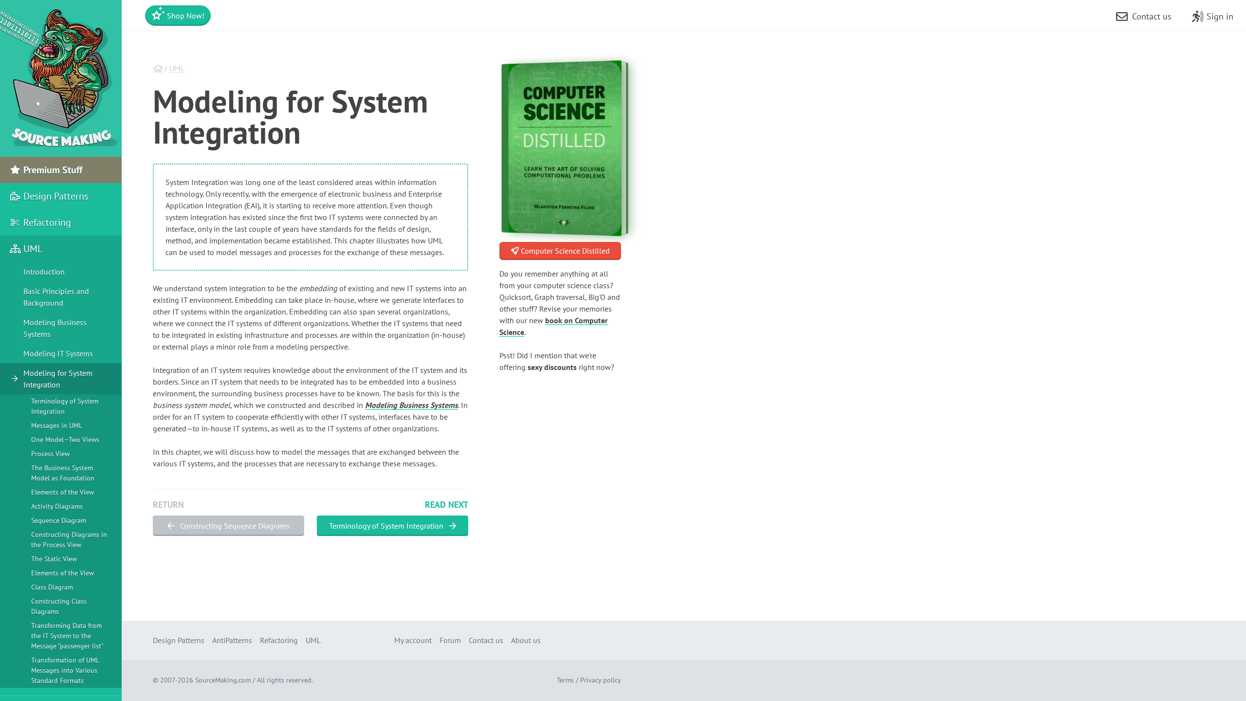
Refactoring (46, 222)
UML (176, 68)
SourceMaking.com (223, 680)
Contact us (486, 640)
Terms (565, 680)
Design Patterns (54, 196)
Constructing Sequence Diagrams (234, 526)
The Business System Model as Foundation (62, 472)
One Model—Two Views (65, 439)
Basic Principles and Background (56, 297)
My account (413, 640)
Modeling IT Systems (58, 353)
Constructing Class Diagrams (59, 606)
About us (526, 640)
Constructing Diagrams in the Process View (69, 539)
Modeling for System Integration (57, 378)
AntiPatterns (232, 640)
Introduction (44, 272)
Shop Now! (184, 15)
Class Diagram (52, 587)
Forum (450, 640)
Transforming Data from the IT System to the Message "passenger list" (67, 635)
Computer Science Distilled (564, 251)
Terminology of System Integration (387, 526)
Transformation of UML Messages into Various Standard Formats (65, 670)
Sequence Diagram (58, 520)
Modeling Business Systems (411, 405)
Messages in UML (56, 425)
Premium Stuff (51, 170)
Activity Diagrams (57, 506)
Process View (50, 453)
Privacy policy (600, 680)
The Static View (54, 558)
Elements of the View (62, 492)
